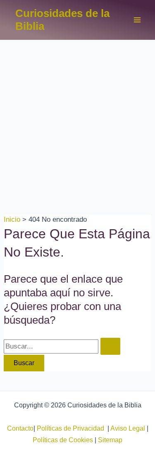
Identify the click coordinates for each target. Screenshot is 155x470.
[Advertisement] (77, 122)
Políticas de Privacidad (72, 428)
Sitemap (110, 439)
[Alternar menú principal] (137, 19)
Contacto (20, 428)
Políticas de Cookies (63, 439)
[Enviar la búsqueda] (110, 346)
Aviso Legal (127, 428)
